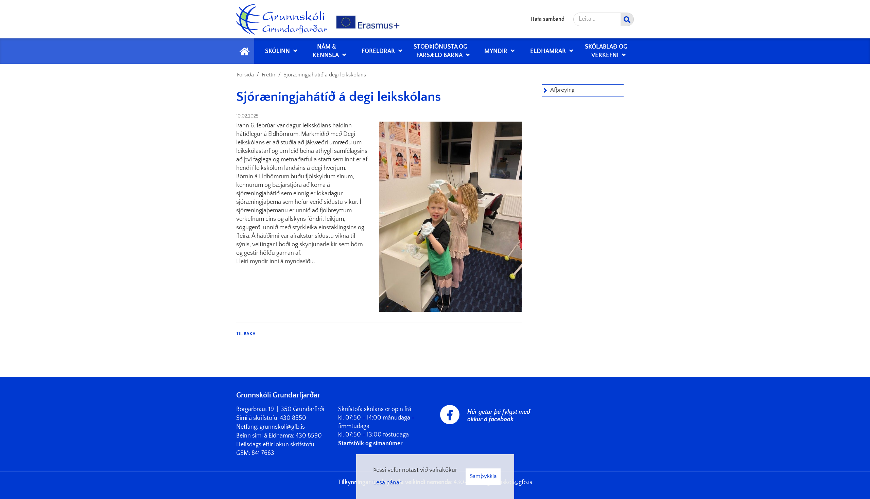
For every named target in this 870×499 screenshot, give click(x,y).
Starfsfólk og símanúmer (370, 443)
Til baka (246, 334)
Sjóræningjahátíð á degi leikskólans (324, 75)
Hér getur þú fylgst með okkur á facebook (498, 416)
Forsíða (245, 75)
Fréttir (269, 75)
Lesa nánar (387, 482)
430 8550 (293, 418)
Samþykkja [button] (483, 476)
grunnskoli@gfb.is (282, 427)
